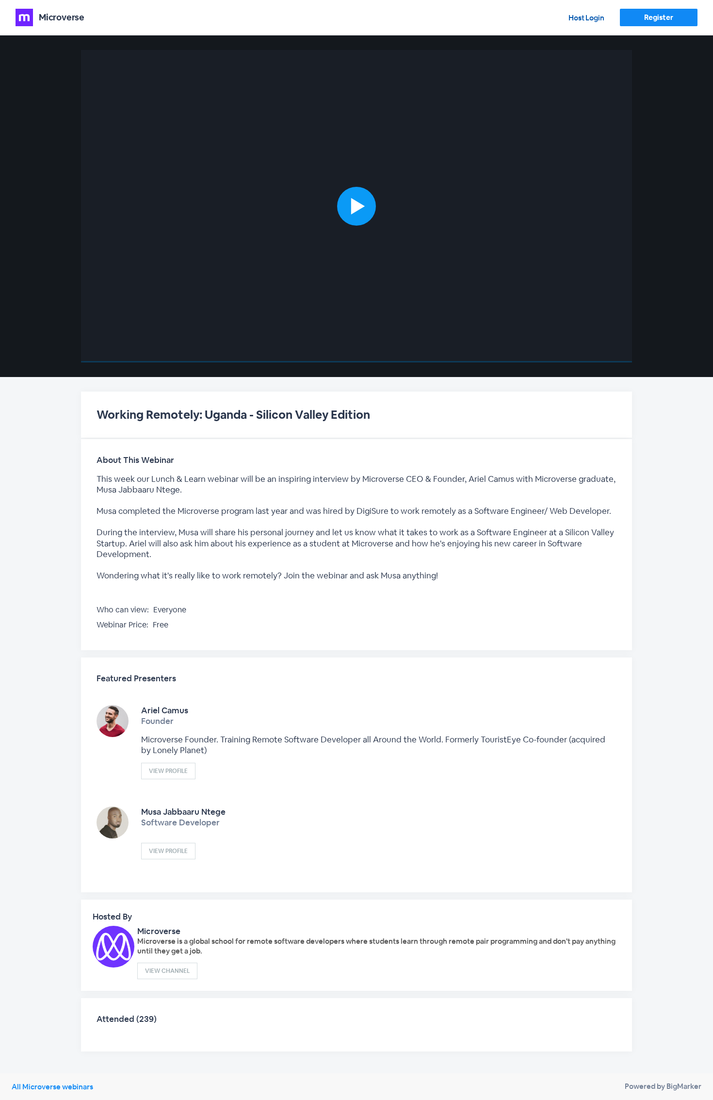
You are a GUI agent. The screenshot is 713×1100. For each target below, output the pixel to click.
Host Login (586, 17)
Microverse (158, 931)
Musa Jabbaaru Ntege (183, 811)
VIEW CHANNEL (167, 971)
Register (658, 17)
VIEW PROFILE (168, 771)
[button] (356, 206)
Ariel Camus (164, 710)
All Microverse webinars (52, 1086)
